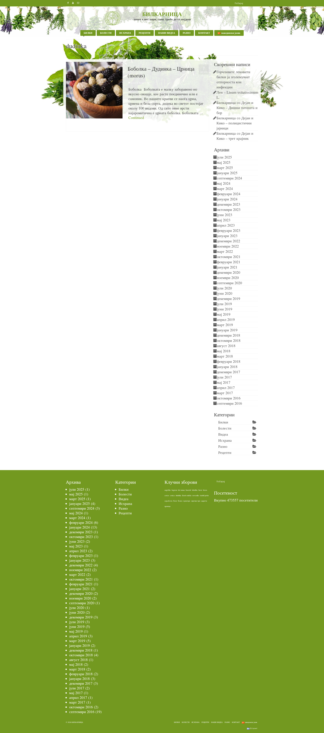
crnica (138, 127)
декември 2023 (228, 204)
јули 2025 (224, 157)
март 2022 (225, 251)
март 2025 (225, 167)
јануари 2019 (227, 329)
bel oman (181, 490)
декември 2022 (228, 240)
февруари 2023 (228, 230)
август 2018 (226, 345)
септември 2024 (229, 178)
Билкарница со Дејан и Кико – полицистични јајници (235, 122)
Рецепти (224, 452)
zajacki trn (168, 501)
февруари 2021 (228, 261)
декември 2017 (228, 371)
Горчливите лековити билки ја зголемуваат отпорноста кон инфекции (234, 79)
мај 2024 (223, 183)
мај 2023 (223, 219)
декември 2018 (228, 335)
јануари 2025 (227, 172)
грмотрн (186, 501)
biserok (188, 490)
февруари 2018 (228, 361)
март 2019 (225, 324)
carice (167, 495)
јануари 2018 (227, 366)
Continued (136, 117)
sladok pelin (204, 495)
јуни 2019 (224, 309)
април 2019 (226, 319)
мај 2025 (223, 162)
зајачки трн (195, 501)
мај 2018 (223, 350)
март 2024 (225, 188)
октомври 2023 (228, 209)
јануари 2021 (227, 267)
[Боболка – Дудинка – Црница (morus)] (94, 89)
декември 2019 (228, 298)
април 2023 (226, 225)
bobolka (132, 127)
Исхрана (225, 440)
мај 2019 (223, 314)
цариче (204, 501)
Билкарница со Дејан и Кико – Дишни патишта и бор (237, 107)
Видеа (223, 434)
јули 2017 (224, 377)
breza (205, 490)
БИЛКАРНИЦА (162, 14)
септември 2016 (229, 403)
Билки (141, 82)
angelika (168, 490)
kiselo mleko (186, 495)
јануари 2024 (227, 199)
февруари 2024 (228, 193)
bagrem (174, 490)
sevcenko (195, 495)
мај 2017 (223, 382)
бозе (175, 501)
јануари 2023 (227, 235)
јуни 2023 (224, 214)
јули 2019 (224, 303)
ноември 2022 (228, 246)
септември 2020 (229, 282)
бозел (180, 501)
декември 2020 (228, 272)
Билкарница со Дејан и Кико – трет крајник (235, 136)
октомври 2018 (228, 340)
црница (149, 127)
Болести (224, 428)
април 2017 (226, 387)
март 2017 (225, 392)
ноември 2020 (228, 277)
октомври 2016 (228, 398)
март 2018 (225, 356)
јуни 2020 (224, 293)
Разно (222, 446)
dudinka (143, 127)
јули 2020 (224, 288)
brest (200, 490)
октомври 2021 (228, 256)
